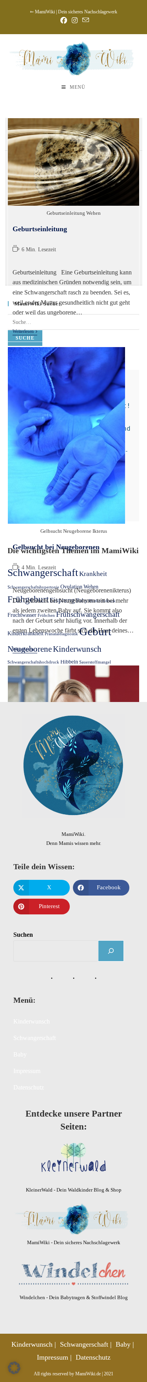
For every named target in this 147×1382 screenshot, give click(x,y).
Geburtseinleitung (40, 229)
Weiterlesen (25, 331)
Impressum (26, 1071)
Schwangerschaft (34, 1038)
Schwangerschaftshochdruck (33, 662)
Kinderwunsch (31, 1021)
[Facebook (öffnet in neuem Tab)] (63, 20)
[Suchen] (111, 951)
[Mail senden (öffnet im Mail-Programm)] (84, 20)
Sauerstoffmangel (95, 662)
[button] (14, 1368)
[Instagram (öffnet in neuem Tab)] (74, 20)
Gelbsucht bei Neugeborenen (56, 547)
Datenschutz (28, 1087)
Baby (20, 1054)
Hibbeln (69, 661)
